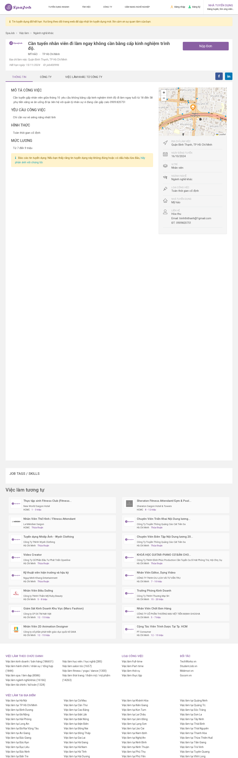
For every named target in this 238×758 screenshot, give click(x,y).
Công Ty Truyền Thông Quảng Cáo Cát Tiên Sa (161, 524)
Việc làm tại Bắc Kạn (17, 742)
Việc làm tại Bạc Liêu (17, 747)
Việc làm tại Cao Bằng (76, 709)
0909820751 (183, 222)
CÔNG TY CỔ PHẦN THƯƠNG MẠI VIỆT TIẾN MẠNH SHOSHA (168, 613)
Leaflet (222, 134)
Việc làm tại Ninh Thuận (135, 747)
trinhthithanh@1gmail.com (195, 218)
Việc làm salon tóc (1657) (77, 666)
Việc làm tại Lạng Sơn (134, 723)
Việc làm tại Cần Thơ (76, 705)
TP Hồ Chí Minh (51, 54)
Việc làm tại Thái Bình (192, 723)
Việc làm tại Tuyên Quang (195, 751)
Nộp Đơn (205, 46)
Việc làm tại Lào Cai (133, 728)
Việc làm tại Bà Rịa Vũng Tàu (22, 728)
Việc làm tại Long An (17, 723)
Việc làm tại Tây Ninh (192, 719)
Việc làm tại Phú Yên (134, 756)
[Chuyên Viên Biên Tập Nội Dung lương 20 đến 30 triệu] (129, 539)
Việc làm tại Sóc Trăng (193, 709)
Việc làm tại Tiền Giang (193, 742)
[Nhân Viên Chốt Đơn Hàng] (129, 611)
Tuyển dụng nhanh (58, 7)
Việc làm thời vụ (131, 670)
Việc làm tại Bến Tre (17, 756)
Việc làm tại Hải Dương (77, 756)
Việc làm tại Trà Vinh (192, 747)
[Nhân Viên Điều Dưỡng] (16, 593)
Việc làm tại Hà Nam (75, 747)
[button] (192, 107)
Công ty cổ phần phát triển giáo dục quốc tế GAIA (49, 631)
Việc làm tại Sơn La (191, 714)
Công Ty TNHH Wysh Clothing (39, 542)
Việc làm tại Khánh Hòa (135, 700)
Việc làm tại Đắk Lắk (75, 714)
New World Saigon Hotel (36, 506)
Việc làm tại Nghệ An (134, 737)
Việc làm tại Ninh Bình (134, 742)
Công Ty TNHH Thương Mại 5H (153, 596)
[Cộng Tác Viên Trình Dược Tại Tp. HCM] (129, 628)
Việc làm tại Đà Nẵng (17, 714)
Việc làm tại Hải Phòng (18, 719)
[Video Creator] (16, 557)
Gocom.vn (186, 675)
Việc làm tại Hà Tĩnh (75, 751)
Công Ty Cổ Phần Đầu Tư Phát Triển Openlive (46, 560)
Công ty (107, 7)
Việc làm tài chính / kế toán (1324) (25, 684)
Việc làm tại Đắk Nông (76, 719)
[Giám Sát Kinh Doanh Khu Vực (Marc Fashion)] (16, 611)
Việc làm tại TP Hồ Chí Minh (21, 705)
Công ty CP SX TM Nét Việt (37, 613)
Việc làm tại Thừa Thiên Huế (196, 737)
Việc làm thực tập (132, 675)
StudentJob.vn (188, 666)
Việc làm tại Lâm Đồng (135, 719)
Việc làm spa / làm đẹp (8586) (23, 675)
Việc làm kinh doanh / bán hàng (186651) (29, 661)
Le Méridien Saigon (33, 524)
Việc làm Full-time (132, 661)
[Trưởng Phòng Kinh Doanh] (129, 593)
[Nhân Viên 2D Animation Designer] (16, 628)
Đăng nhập (179, 7)
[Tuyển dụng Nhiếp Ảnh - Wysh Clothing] (16, 539)
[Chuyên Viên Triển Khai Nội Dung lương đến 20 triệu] (129, 521)
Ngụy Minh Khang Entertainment (40, 577)
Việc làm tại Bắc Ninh (18, 751)
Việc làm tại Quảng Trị (192, 705)
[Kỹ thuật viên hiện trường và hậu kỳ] (16, 575)
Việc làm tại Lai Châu (134, 714)
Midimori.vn (187, 670)
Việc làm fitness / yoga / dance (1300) (84, 670)
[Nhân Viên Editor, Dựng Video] (129, 575)
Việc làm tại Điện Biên (76, 723)
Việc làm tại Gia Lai (74, 737)
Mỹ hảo (33, 54)
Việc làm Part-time (133, 666)
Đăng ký (196, 7)
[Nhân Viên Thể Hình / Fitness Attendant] (16, 521)
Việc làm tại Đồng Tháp (77, 733)
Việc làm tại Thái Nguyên (194, 728)
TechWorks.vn (188, 661)
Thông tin (19, 77)
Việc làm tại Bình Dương (19, 709)
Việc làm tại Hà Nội (16, 700)
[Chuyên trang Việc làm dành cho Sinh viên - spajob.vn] (18, 7)
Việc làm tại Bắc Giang (18, 737)
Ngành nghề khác (181, 179)
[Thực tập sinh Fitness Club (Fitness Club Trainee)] (16, 503)
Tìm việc (86, 7)
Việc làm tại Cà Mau (75, 700)
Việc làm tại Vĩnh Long (192, 756)
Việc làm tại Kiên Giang (135, 705)
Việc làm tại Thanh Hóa (193, 733)
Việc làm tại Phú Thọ (134, 751)
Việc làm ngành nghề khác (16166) (26, 680)
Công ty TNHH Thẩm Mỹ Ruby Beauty (42, 596)
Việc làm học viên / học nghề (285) (82, 661)
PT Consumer (144, 631)
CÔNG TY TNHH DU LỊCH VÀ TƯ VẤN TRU (159, 577)
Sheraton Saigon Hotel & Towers (154, 506)
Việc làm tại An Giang (18, 733)
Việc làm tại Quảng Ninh (194, 700)
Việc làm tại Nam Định (134, 733)
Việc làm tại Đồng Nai (76, 728)
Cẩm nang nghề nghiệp (137, 7)
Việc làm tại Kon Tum (134, 709)
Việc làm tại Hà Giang (76, 742)
